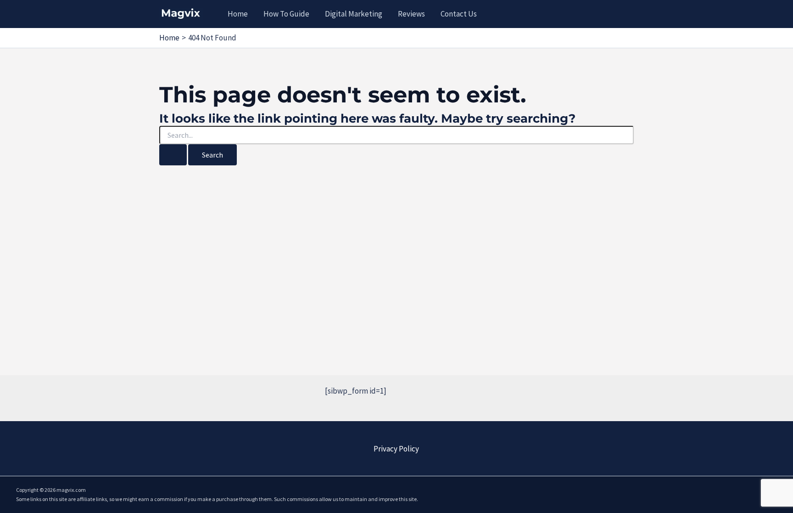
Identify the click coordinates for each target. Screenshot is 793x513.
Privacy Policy (396, 449)
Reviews (411, 14)
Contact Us (459, 14)
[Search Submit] (173, 154)
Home (238, 14)
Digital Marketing (353, 14)
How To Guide (286, 14)
